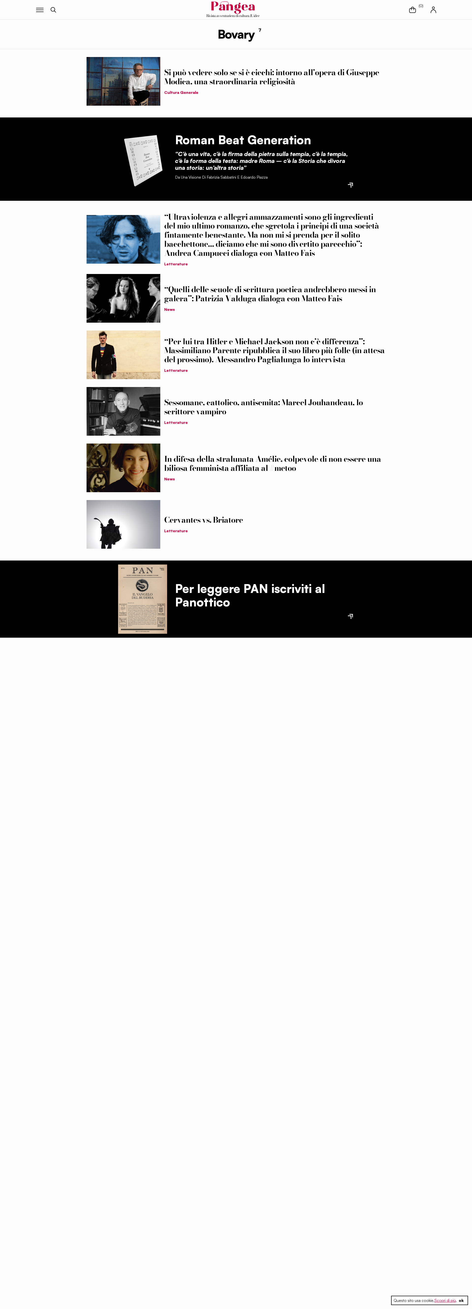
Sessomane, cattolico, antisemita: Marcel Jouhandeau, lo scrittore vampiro (263, 406)
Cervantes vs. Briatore (203, 520)
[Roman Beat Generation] (142, 158)
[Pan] (142, 599)
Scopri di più (445, 1300)
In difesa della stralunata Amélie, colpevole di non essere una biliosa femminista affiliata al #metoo (272, 463)
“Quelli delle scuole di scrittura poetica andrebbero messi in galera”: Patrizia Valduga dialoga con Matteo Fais (270, 293)
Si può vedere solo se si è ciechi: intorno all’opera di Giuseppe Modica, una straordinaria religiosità (271, 76)
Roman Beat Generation (243, 139)
